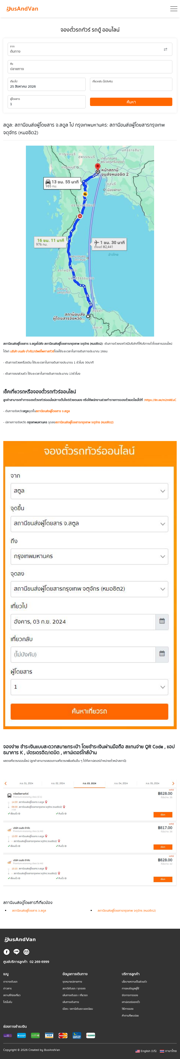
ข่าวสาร (7, 989)
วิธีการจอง (127, 1009)
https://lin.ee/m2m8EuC (160, 400)
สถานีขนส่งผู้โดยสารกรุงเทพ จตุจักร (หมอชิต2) (127, 910)
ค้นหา (131, 102)
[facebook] (6, 951)
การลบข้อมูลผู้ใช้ (130, 989)
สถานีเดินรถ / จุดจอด (74, 989)
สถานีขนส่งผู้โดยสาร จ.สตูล (29, 910)
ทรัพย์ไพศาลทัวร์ (43, 351)
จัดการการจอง (130, 995)
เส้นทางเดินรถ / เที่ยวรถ (75, 995)
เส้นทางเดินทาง (71, 1002)
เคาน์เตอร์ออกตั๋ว (131, 1002)
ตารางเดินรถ (10, 982)
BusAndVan (52, 1050)
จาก (12, 46)
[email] (26, 951)
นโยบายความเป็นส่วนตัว (134, 982)
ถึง (11, 64)
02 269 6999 (39, 962)
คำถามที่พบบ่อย (130, 1016)
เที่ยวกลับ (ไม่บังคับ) (102, 81)
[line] (16, 951)
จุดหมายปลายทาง (72, 982)
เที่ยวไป (13, 81)
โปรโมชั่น (7, 1002)
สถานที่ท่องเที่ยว (11, 995)
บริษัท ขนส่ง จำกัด (21, 351)
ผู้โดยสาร (15, 99)
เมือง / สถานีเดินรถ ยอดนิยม (78, 1009)
